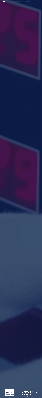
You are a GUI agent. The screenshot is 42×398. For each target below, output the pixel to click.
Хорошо (10, 394)
